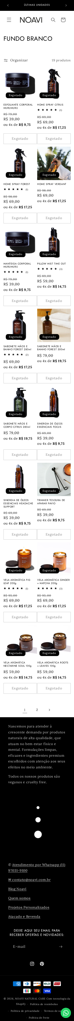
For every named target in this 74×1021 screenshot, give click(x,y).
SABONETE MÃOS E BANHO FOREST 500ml (51, 348)
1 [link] (24, 710)
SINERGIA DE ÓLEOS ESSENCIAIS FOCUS (49, 425)
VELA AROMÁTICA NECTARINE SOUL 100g (17, 664)
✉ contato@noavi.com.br (29, 879)
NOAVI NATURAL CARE (30, 998)
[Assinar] (61, 946)
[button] (9, 20)
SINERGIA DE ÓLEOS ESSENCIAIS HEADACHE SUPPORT (18, 503)
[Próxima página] (49, 710)
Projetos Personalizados (28, 907)
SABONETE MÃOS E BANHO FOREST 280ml (17, 348)
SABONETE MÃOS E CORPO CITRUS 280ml (16, 425)
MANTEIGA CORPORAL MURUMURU (17, 265)
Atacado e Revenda (24, 916)
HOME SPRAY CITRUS (50, 105)
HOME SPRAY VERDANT (51, 184)
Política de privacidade (25, 1010)
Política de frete (39, 1017)
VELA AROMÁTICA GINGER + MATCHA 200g (53, 582)
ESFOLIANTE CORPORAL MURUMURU (18, 106)
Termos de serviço (56, 1010)
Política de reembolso (44, 1004)
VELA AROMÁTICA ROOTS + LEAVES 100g (52, 664)
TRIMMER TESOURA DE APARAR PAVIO (51, 502)
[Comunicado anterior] (8, 5)
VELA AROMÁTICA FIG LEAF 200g (16, 582)
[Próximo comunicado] (66, 5)
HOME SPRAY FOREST (16, 184)
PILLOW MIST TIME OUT (51, 264)
